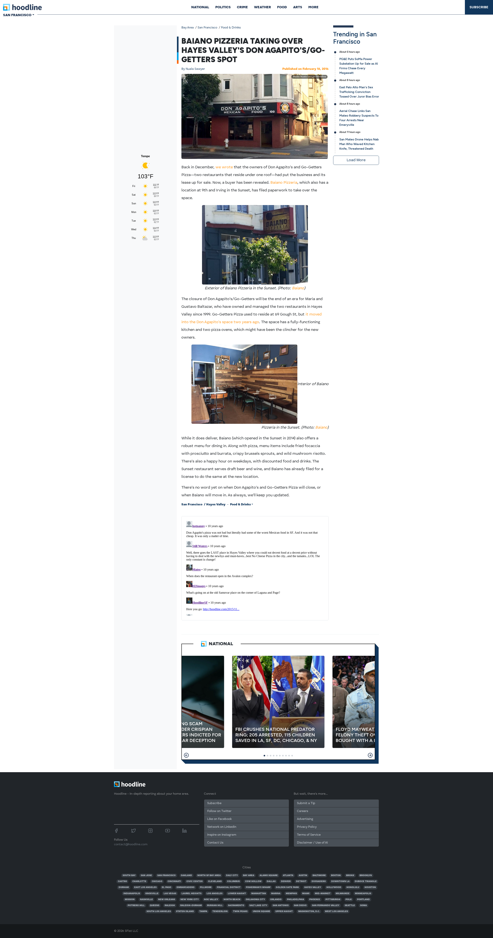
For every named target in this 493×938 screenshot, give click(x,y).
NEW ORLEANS (166, 899)
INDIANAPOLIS (131, 893)
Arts (297, 7)
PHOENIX (314, 899)
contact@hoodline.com (131, 844)
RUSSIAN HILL (215, 905)
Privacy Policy (307, 827)
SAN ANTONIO (281, 905)
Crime (242, 7)
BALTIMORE (319, 875)
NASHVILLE (146, 899)
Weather (262, 7)
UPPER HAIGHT (284, 911)
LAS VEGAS (170, 893)
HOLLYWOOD (333, 887)
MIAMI (305, 893)
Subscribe (479, 7)
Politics (223, 7)
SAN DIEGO (300, 905)
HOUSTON (370, 887)
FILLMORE (206, 887)
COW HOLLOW (253, 881)
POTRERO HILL (136, 905)
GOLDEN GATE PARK (287, 887)
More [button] (313, 7)
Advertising (305, 819)
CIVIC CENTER (194, 881)
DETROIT (301, 881)
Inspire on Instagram (221, 834)
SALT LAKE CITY (258, 905)
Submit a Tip (306, 803)
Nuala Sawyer (193, 69)
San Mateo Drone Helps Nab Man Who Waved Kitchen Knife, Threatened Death (359, 144)
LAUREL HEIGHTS (191, 893)
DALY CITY (232, 875)
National (200, 7)
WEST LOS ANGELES (336, 911)
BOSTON (336, 875)
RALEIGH (170, 905)
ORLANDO (276, 899)
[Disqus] (255, 567)
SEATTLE (350, 905)
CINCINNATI (174, 881)
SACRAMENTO (236, 905)
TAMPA (203, 911)
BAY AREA (248, 875)
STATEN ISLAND (185, 911)
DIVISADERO (319, 881)
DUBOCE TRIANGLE (366, 881)
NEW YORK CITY (189, 899)
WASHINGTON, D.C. (309, 911)
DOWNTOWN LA (340, 881)
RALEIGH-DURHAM (191, 905)
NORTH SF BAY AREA (209, 875)
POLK (348, 899)
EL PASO (166, 887)
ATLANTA (288, 875)
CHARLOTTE (139, 881)
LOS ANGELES (214, 893)
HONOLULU (352, 887)
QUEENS (154, 905)
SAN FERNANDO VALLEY (325, 905)
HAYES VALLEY (312, 887)
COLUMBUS (233, 881)
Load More (356, 160)
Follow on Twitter (219, 811)
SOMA (363, 905)
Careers (302, 811)
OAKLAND (186, 875)
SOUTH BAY (129, 875)
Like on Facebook (219, 819)
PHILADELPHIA (295, 899)
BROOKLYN (366, 875)
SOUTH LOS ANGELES (159, 911)
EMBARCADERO (186, 887)
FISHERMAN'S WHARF (258, 887)
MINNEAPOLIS (363, 893)
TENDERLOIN (220, 911)
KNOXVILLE (151, 893)
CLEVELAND (215, 881)
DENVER (286, 881)
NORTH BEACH (232, 899)
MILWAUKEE (343, 893)
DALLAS (271, 881)
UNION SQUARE (261, 911)
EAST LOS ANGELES (145, 887)
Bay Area (187, 27)
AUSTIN (303, 875)
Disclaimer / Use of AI (312, 842)
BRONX (350, 875)
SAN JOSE (146, 875)
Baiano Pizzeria (283, 183)
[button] (186, 755)
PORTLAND (363, 899)
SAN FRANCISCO (166, 875)
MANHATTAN (258, 893)
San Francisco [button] (17, 15)
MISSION (130, 899)
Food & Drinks (231, 27)
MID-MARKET (322, 893)
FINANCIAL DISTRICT (229, 887)
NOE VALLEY (211, 899)
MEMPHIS (291, 893)
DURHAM (124, 887)
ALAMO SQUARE (269, 875)
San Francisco (207, 27)
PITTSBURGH (332, 899)
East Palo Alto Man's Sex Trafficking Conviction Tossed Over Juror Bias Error (359, 91)
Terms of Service (309, 834)
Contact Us (215, 842)
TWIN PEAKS (240, 911)
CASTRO (122, 881)
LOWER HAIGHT (237, 893)
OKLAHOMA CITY (255, 899)
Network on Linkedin (221, 827)
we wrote (224, 167)
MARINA (275, 893)
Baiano (298, 288)
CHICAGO (157, 881)
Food (282, 7)
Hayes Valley (216, 504)
